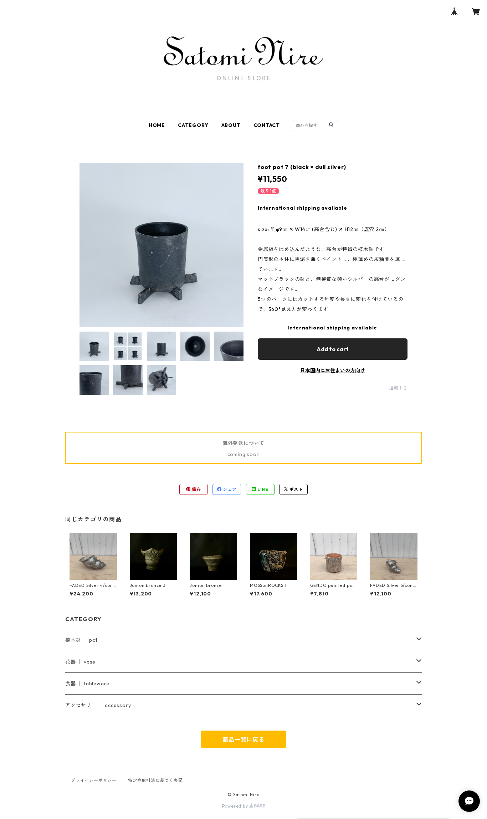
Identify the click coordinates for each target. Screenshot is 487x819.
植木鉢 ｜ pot (81, 640)
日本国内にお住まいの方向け (332, 370)
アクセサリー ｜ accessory (98, 705)
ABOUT (231, 125)
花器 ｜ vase (80, 662)
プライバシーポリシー (94, 780)
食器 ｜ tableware (87, 683)
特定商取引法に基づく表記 (155, 780)
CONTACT (266, 125)
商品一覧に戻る (243, 739)
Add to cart (333, 349)
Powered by (236, 806)
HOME (157, 125)
